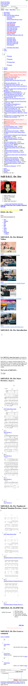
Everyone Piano (11, 16)
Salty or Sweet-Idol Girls (11, 108)
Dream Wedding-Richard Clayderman (14, 139)
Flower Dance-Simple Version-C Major (16, 74)
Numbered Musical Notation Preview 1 (13, 557)
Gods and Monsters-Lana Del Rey (13, 94)
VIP (5, 53)
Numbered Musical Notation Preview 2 (13, 581)
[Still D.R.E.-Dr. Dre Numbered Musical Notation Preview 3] (11, 601)
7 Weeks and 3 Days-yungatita (12, 84)
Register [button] (21, 671)
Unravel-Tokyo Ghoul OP (11, 157)
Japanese (10, 59)
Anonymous (7, 644)
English (10, 56)
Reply (25, 647)
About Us (22, 681)
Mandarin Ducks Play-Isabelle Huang (14, 107)
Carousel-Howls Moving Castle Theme (14, 163)
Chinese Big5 (11, 62)
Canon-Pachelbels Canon (11, 126)
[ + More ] (6, 233)
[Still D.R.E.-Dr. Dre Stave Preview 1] (11, 429)
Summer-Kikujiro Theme (11, 146)
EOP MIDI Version (11, 30)
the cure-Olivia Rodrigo (12, 76)
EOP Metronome (11, 23)
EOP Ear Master (11, 33)
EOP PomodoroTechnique (13, 26)
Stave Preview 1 (8, 432)
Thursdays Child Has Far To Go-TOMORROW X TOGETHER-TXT (13, 92)
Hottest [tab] (5, 69)
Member (18, 9)
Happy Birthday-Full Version (12, 160)
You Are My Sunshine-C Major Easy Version (16, 112)
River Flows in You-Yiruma (12, 130)
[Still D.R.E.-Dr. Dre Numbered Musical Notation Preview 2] (11, 578)
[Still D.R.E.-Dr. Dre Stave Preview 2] (11, 453)
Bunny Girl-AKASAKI (11, 77)
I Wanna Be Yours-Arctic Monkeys (13, 111)
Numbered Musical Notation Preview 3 (13, 604)
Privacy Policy (16, 681)
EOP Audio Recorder (12, 29)
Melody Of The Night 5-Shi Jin (8, 269)
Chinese (10, 65)
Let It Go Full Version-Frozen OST (13, 128)
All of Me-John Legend (11, 137)
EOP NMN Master (11, 22)
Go (16, 8)
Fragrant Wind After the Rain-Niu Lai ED (15, 80)
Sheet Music (13, 9)
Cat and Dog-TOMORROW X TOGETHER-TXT (12, 105)
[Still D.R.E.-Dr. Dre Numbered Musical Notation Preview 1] (11, 555)
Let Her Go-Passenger (10, 166)
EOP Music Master (11, 40)
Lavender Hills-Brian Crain (7, 313)
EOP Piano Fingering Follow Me (15, 35)
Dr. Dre (13, 195)
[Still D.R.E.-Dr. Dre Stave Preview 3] (11, 476)
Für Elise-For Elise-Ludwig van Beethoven (15, 154)
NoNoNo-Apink (9, 79)
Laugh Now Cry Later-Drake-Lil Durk (14, 115)
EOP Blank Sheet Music (13, 47)
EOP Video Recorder (12, 28)
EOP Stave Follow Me (12, 43)
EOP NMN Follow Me (12, 42)
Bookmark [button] (14, 203)
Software (6, 681)
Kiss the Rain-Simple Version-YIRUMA (15, 147)
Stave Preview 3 (8, 479)
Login (2, 4)
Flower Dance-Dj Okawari (11, 150)
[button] (4, 54)
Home (6, 9)
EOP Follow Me (11, 37)
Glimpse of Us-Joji (11, 122)
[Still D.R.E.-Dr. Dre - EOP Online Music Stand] (20, 407)
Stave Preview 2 (8, 455)
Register (6, 4)
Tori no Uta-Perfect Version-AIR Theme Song (12, 327)
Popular (6, 171)
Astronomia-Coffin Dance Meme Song (10, 255)
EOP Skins (9, 18)
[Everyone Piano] (5, 2)
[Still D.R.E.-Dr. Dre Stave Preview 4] (11, 500)
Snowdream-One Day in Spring (13, 109)
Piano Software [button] (8, 15)
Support (10, 681)
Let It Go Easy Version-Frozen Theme (14, 152)
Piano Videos (7, 14)
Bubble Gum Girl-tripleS (11, 117)
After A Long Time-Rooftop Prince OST (15, 98)
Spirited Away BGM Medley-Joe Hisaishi (11, 298)
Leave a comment (5, 636)
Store (5, 49)
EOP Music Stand (11, 39)
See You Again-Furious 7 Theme (13, 161)
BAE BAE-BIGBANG (11, 83)
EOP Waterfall (10, 44)
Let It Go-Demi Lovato (10, 142)
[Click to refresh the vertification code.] (16, 680)
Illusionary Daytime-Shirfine (12, 159)
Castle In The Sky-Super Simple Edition (15, 132)
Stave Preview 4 (8, 502)
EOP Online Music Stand (10, 409)
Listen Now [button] (20, 203)
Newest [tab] (5, 67)
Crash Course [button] (8, 203)
